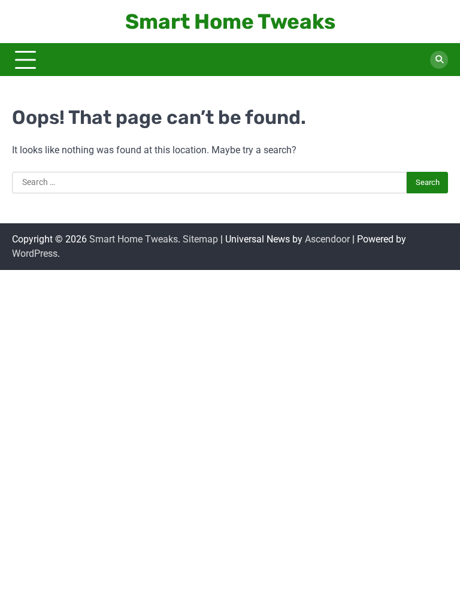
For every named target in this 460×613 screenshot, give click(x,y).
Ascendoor (327, 239)
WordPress (35, 253)
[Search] (439, 60)
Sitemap (200, 239)
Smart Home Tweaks (230, 21)
